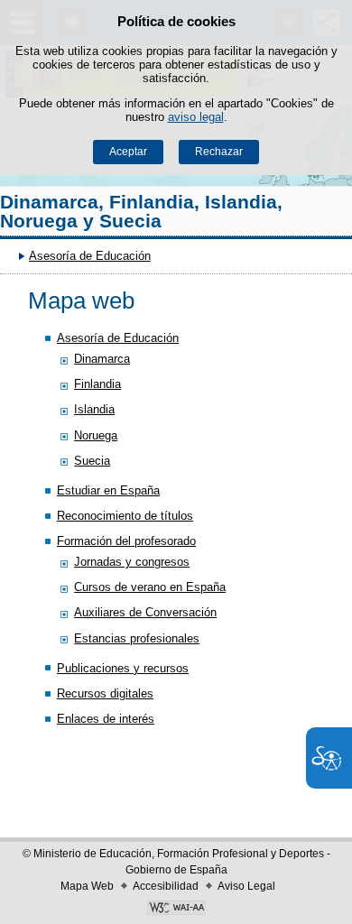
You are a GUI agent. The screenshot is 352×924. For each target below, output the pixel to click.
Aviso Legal (246, 886)
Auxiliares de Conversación (145, 612)
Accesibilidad (166, 886)
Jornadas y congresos (132, 561)
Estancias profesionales (136, 638)
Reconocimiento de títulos (125, 515)
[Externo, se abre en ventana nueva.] (176, 910)
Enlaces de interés (105, 718)
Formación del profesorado (126, 541)
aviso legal (196, 117)
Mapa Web (87, 886)
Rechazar (219, 151)
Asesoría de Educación (90, 256)
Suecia (92, 460)
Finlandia (97, 384)
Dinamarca (102, 358)
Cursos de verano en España (150, 587)
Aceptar (128, 151)
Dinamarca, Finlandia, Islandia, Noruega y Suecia (141, 211)
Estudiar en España (108, 490)
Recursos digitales (105, 693)
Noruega (95, 435)
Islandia (94, 409)
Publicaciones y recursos (123, 668)
